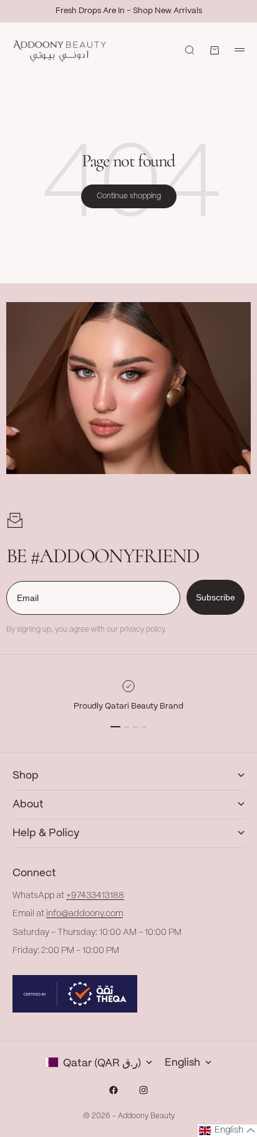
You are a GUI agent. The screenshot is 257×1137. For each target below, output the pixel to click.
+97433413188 (95, 895)
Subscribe (215, 597)
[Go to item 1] (115, 726)
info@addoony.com (84, 913)
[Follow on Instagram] (143, 1090)
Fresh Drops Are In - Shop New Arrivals (129, 11)
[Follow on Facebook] (114, 1090)
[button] (227, 1130)
